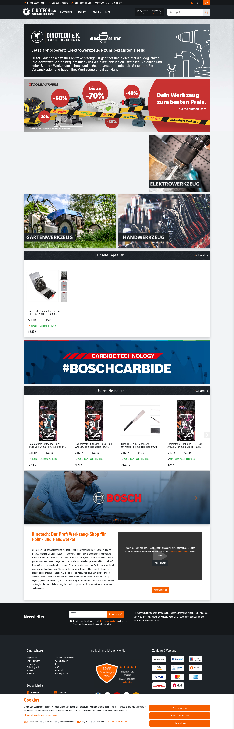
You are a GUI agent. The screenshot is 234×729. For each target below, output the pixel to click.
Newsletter (31, 673)
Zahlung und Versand (64, 657)
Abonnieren (114, 614)
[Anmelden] (192, 2)
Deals (96, 12)
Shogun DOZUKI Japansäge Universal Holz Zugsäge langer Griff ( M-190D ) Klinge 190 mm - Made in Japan (139, 445)
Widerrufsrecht (61, 661)
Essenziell (33, 721)
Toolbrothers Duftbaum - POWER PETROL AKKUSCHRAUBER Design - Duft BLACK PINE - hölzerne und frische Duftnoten (47, 445)
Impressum (32, 657)
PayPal (85, 721)
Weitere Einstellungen (117, 721)
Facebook (35, 692)
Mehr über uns (160, 589)
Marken (82, 12)
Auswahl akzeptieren (180, 715)
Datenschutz (60, 670)
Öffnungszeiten (33, 661)
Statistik (48, 721)
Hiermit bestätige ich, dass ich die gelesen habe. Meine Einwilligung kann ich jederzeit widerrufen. (100, 622)
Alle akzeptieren (180, 708)
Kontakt (30, 670)
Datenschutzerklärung (178, 551)
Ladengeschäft (61, 673)
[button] (38, 497)
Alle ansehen (202, 255)
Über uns (31, 664)
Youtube (62, 692)
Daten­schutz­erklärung (35, 715)
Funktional (100, 721)
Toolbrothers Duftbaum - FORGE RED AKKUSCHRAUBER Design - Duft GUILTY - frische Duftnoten (94, 445)
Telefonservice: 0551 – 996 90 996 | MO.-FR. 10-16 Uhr (98, 2)
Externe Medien (67, 721)
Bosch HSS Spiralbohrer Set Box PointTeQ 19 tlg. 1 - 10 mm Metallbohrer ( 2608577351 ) (44, 312)
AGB (57, 667)
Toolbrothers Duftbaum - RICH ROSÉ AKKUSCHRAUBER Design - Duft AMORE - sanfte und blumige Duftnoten (185, 445)
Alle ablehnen (180, 723)
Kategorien (66, 12)
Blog (107, 12)
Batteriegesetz (33, 667)
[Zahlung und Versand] (161, 659)
